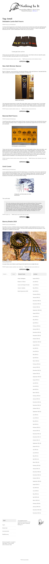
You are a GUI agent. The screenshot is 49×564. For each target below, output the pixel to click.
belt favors (30, 58)
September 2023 (36, 376)
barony (18, 214)
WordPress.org (5, 534)
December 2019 (36, 509)
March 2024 (35, 360)
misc (17, 266)
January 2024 (35, 367)
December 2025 (36, 300)
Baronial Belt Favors (9, 116)
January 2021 (35, 468)
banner (27, 108)
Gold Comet (6, 166)
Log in (3, 524)
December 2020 (36, 471)
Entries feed (4, 528)
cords (33, 266)
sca (17, 58)
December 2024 (36, 332)
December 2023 (36, 370)
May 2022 (35, 421)
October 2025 (35, 307)
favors (43, 158)
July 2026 (35, 281)
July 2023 (35, 383)
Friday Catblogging (21, 278)
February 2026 (36, 294)
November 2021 (36, 436)
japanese (10, 266)
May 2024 (35, 354)
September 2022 (36, 411)
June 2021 (35, 452)
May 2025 (35, 319)
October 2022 (35, 408)
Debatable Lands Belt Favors (12, 21)
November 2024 (36, 335)
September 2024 (36, 341)
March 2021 (35, 462)
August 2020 (35, 484)
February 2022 (36, 427)
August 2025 (35, 313)
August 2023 (35, 379)
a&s (25, 108)
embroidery (8, 58)
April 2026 (35, 291)
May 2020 (35, 493)
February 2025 (36, 326)
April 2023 (35, 389)
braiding (7, 266)
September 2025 (36, 310)
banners (7, 108)
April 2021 (35, 459)
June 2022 (35, 417)
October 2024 (35, 338)
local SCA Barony (29, 29)
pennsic (18, 158)
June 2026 (35, 284)
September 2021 (36, 443)
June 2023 (35, 386)
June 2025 (35, 316)
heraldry (10, 108)
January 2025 (35, 329)
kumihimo (14, 266)
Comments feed (5, 531)
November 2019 (36, 512)
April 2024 (35, 357)
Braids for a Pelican (22, 281)
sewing (19, 58)
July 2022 (35, 414)
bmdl (33, 58)
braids (30, 266)
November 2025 (36, 303)
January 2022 (35, 430)
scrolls (27, 214)
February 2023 (36, 395)
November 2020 (36, 474)
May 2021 (35, 455)
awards (26, 58)
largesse (11, 58)
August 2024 (35, 345)
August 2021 (35, 446)
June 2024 (35, 351)
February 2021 (36, 465)
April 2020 (35, 497)
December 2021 (36, 433)
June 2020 (35, 490)
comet (23, 214)
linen (35, 108)
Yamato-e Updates (21, 287)
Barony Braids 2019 (9, 221)
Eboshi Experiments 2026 (23, 291)
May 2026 (35, 287)
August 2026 (35, 278)
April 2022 (35, 424)
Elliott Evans (13, 24)
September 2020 (36, 481)
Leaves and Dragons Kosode (23, 284)
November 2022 (36, 405)
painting (13, 108)
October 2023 (35, 373)
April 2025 (35, 322)
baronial (30, 108)
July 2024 (35, 348)
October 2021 (35, 440)
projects (15, 58)
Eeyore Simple (25, 559)
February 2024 (36, 364)
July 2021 (35, 449)
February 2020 (36, 503)
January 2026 (35, 297)
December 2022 (36, 402)
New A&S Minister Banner (11, 66)
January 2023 (35, 398)
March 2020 (35, 500)
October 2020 (35, 478)
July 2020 (35, 487)
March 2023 (35, 392)
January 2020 (35, 506)
